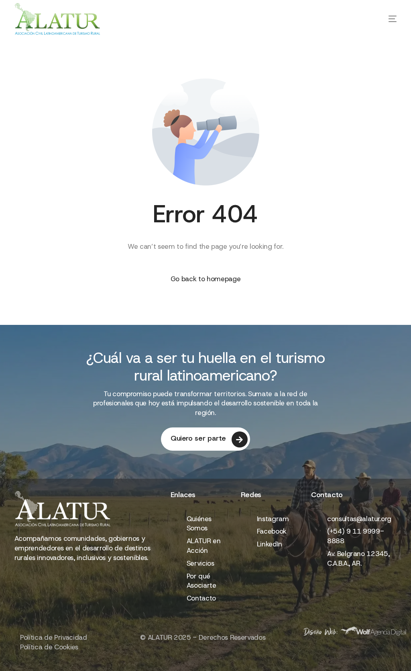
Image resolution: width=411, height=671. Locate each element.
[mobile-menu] (380, 19)
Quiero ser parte (198, 438)
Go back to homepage (206, 278)
